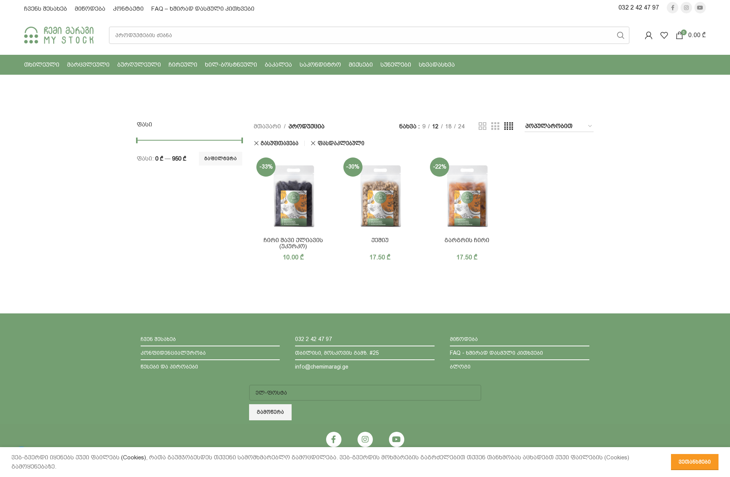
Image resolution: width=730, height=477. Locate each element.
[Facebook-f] (333, 439)
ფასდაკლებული (341, 143)
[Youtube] (396, 439)
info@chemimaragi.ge (321, 367)
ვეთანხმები (695, 462)
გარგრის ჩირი (467, 240)
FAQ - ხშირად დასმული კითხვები (496, 353)
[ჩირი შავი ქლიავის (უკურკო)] (293, 194)
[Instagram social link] (686, 7)
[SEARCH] (621, 35)
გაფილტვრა (220, 158)
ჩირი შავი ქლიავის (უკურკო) (293, 243)
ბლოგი (460, 367)
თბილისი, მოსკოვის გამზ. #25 (337, 353)
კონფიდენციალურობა (173, 353)
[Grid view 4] (508, 126)
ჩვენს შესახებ (45, 8)
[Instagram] (365, 439)
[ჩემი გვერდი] (648, 35)
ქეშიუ (380, 240)
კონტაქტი (128, 8)
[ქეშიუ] (380, 194)
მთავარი (267, 126)
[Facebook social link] (672, 7)
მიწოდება (90, 8)
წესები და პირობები (169, 367)
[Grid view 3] (495, 126)
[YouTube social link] (700, 7)
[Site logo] (59, 34)
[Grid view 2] (482, 126)
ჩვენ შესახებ (158, 339)
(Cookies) (133, 457)
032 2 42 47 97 (638, 7)
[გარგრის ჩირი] (467, 194)
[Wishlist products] (664, 35)
